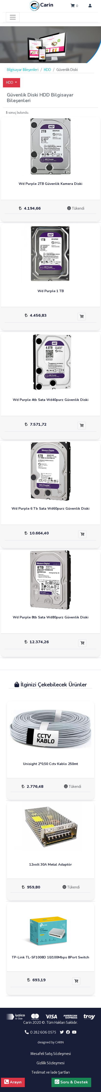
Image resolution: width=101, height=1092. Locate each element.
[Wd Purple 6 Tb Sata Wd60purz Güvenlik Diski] (50, 471)
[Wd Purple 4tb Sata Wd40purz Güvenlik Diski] (50, 362)
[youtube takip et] (74, 1032)
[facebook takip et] (68, 1032)
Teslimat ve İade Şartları (50, 1072)
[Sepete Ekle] (81, 316)
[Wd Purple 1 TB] (50, 253)
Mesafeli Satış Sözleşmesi (50, 1054)
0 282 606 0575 (42, 1032)
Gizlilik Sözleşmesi (50, 1063)
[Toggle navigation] (13, 17)
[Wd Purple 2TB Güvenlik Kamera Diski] (50, 146)
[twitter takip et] (62, 1032)
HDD (10, 82)
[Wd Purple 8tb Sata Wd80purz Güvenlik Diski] (50, 579)
